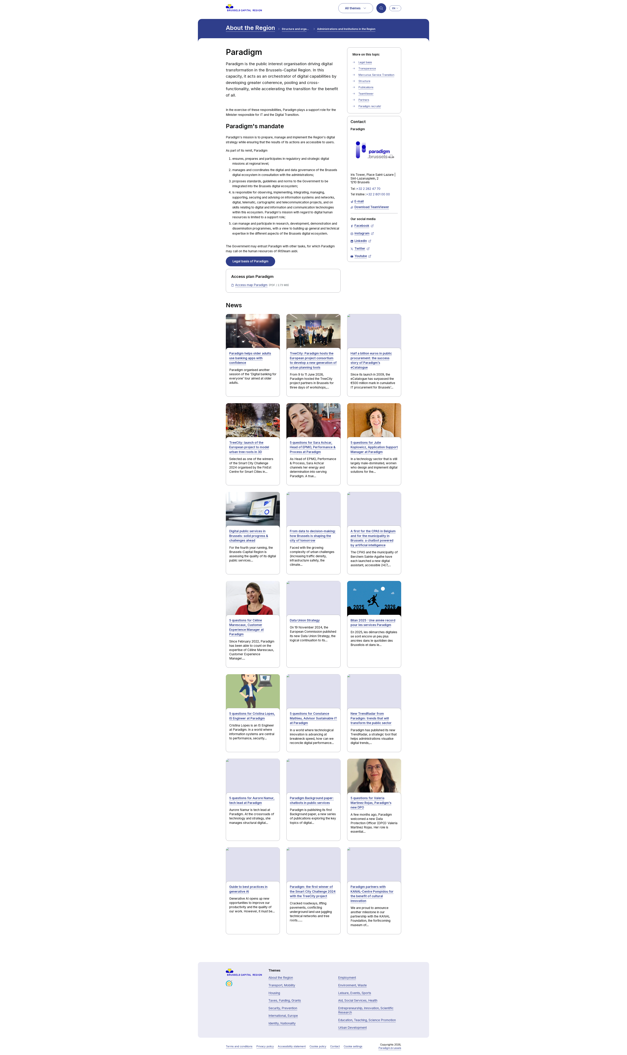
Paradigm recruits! (369, 106)
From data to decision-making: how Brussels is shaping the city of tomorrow (313, 535)
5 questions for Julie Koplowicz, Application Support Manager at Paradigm (374, 447)
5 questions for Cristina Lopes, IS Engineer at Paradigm (252, 716)
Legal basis (365, 62)
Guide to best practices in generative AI (248, 889)
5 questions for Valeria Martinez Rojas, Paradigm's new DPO (371, 802)
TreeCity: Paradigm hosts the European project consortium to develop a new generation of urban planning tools (313, 360)
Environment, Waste (352, 985)
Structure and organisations (296, 29)
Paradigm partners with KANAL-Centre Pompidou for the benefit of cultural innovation (372, 894)
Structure (364, 81)
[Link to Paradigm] (374, 150)
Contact (335, 1046)
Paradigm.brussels (389, 1048)
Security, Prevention (282, 1008)
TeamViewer (366, 93)
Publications (365, 87)
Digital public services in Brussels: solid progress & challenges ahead (248, 535)
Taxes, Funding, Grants (284, 1000)
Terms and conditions (239, 1046)
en (393, 8)
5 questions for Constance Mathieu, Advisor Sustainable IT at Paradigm (313, 718)
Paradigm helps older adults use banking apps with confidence (250, 358)
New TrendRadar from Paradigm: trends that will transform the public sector (371, 718)
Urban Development (352, 1028)
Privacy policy (265, 1046)
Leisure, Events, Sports (354, 993)
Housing (274, 993)
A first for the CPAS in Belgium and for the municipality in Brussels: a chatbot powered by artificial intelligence (373, 538)
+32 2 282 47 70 (368, 189)
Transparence (367, 68)
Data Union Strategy (305, 620)
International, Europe (283, 1016)
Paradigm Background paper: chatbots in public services (312, 800)
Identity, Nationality (282, 1023)
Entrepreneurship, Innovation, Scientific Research (366, 1010)
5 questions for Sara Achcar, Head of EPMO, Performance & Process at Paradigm (313, 447)
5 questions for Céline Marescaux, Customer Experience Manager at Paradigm (246, 627)
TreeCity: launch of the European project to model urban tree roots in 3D (249, 447)
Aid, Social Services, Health (357, 1000)
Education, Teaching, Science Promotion (367, 1020)
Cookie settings (353, 1046)
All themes (353, 8)
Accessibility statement (292, 1046)
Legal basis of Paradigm (250, 261)
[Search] (381, 8)
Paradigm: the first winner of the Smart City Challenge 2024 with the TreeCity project (313, 891)
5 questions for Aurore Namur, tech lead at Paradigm (251, 800)
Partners (363, 99)
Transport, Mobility (281, 985)
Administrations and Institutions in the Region (346, 29)
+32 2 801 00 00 (378, 194)
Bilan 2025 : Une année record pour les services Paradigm (373, 622)
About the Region (250, 27)
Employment (347, 978)
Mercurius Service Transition (376, 74)
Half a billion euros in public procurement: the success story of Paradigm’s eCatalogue (371, 360)
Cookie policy (318, 1046)
